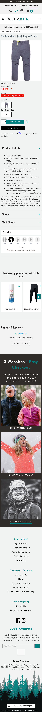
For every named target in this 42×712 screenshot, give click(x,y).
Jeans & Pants (17, 31)
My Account (21, 543)
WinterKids (8, 5)
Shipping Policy (21, 583)
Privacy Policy (8, 665)
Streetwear (9, 31)
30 (6, 114)
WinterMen (33, 5)
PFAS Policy (15, 669)
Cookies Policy (21, 665)
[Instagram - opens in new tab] (24, 620)
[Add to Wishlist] (27, 121)
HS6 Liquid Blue (11, 309)
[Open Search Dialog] (10, 10)
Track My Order (21, 548)
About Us (21, 606)
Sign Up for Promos (21, 610)
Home (2, 31)
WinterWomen (21, 5)
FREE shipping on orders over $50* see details (21, 27)
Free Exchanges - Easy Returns (21, 1)
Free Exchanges (21, 552)
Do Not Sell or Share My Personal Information (20, 666)
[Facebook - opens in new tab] (18, 620)
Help (21, 579)
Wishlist (21, 560)
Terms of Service (33, 667)
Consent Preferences (21, 661)
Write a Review (21, 343)
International (21, 587)
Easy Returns (21, 556)
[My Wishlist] (16, 10)
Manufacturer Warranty (21, 592)
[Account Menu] (22, 10)
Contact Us (21, 575)
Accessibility (27, 669)
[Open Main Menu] (35, 19)
